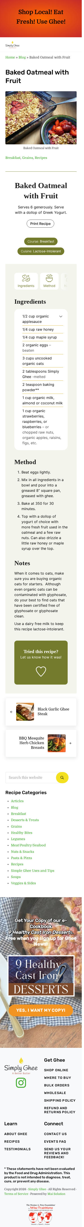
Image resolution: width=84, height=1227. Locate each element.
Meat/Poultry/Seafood (28, 845)
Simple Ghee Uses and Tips (32, 871)
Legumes (18, 839)
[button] (60, 316)
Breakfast (12, 158)
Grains (27, 158)
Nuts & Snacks (22, 852)
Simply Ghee (37, 1189)
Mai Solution (56, 1194)
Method (49, 286)
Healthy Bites (21, 833)
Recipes (41, 158)
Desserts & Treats (25, 820)
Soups (16, 877)
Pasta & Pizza (21, 858)
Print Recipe (40, 223)
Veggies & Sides (23, 883)
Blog (22, 57)
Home (10, 57)
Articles (17, 801)
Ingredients (26, 286)
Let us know (30, 657)
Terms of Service (16, 1194)
